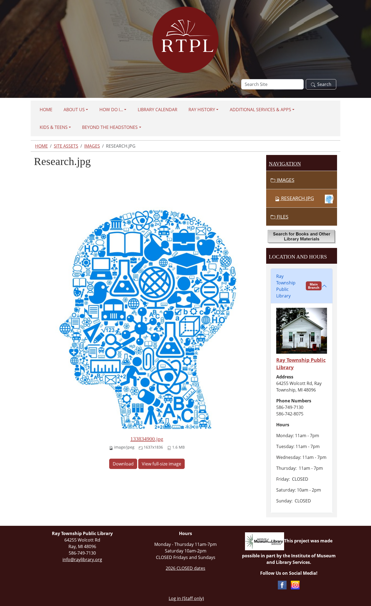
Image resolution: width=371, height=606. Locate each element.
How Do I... (111, 110)
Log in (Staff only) (186, 598)
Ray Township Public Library (297, 286)
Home (46, 110)
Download (123, 464)
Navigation (285, 164)
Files (281, 216)
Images (92, 146)
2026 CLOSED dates (185, 568)
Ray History (201, 110)
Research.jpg (297, 198)
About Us (74, 110)
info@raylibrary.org (82, 560)
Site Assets (66, 146)
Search (324, 84)
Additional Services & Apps (260, 110)
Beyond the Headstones (110, 127)
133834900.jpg (146, 439)
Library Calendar (157, 110)
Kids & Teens (54, 127)
